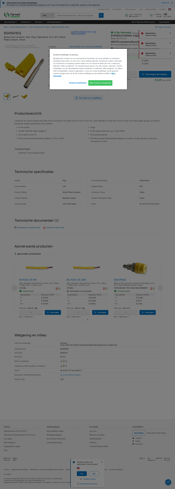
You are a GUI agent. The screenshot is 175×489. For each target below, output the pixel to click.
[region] (88, 69)
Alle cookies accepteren (100, 83)
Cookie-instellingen (78, 83)
